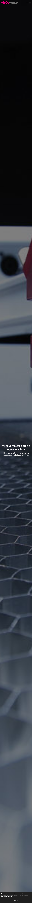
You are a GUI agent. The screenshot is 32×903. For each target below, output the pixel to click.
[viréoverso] (9, 2)
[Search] (27, 3)
